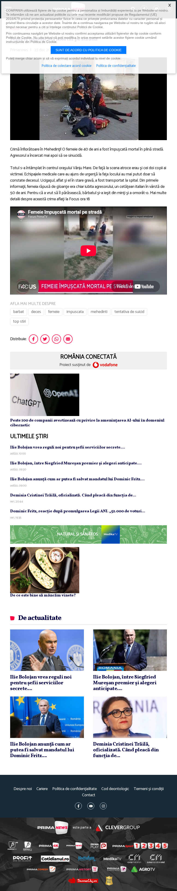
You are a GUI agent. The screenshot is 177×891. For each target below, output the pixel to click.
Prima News (53, 828)
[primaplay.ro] (98, 845)
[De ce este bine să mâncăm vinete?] (44, 569)
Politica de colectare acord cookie (66, 65)
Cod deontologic (115, 789)
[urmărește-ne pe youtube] (90, 805)
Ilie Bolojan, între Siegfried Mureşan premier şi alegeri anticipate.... (76, 463)
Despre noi (23, 789)
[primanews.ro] (74, 845)
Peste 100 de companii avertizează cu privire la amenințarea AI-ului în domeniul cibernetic (87, 423)
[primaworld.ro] (116, 869)
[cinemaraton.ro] (134, 858)
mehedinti (99, 311)
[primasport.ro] (140, 846)
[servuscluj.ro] (83, 880)
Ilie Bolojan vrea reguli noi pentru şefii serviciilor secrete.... (67, 447)
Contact (88, 795)
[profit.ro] (22, 858)
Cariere (42, 789)
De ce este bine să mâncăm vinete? (43, 595)
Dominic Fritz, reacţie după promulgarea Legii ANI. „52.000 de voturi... (77, 511)
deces (36, 311)
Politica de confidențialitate (74, 789)
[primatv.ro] (13, 845)
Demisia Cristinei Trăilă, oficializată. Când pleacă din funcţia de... (73, 495)
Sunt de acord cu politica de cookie (88, 50)
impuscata (75, 311)
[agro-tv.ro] (143, 869)
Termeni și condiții (149, 789)
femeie (53, 311)
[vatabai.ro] (109, 880)
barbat (18, 311)
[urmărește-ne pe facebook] (78, 805)
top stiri (19, 321)
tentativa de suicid (129, 311)
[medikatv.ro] (112, 858)
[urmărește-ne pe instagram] (103, 805)
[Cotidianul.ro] (55, 859)
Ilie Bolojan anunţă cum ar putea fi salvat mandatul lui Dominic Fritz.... (77, 479)
